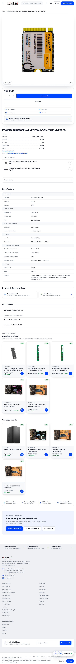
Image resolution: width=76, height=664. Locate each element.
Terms (4, 633)
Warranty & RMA (11, 109)
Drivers (57, 3)
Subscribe (64, 643)
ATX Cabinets (6, 604)
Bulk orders (42, 589)
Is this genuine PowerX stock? (38, 325)
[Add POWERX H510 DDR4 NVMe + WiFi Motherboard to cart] (46, 410)
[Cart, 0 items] (51, 3)
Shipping (4, 630)
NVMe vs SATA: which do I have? (38, 315)
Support (41, 601)
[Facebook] (26, 656)
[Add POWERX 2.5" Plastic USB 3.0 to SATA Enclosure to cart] (70, 163)
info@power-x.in (9, 578)
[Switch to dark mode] (46, 3)
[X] (30, 656)
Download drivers (44, 598)
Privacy (4, 627)
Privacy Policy (12, 662)
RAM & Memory (6, 598)
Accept (70, 661)
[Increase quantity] (13, 96)
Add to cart (44, 96)
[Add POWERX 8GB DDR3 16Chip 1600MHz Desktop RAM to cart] (70, 373)
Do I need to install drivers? (38, 320)
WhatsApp (50, 528)
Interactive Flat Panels (8, 592)
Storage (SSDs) (11, 11)
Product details (38, 180)
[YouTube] (37, 656)
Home (3, 11)
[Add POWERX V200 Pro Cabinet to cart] (22, 454)
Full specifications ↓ (8, 151)
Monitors (4, 607)
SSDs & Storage (6, 601)
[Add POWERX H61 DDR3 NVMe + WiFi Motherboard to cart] (22, 410)
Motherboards (6, 595)
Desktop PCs (6, 586)
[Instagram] (33, 656)
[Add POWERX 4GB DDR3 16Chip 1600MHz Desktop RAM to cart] (46, 373)
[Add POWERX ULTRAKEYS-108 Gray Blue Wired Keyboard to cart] (70, 169)
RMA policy (5, 624)
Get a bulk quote (67, 3)
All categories (6, 615)
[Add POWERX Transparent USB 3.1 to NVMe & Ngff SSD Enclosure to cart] (22, 373)
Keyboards (5, 613)
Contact (41, 604)
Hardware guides (44, 595)
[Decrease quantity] (6, 96)
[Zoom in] (38, 50)
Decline (61, 661)
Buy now (38, 101)
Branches (42, 592)
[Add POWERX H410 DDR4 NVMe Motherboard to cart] (46, 454)
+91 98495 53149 (33, 528)
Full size (9, 82)
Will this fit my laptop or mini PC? (38, 310)
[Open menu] (3, 3)
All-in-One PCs (6, 589)
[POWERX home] (13, 3)
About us (41, 586)
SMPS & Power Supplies (9, 610)
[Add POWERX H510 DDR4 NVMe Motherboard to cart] (22, 491)
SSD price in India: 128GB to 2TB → (18, 153)
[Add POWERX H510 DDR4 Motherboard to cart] (70, 454)
